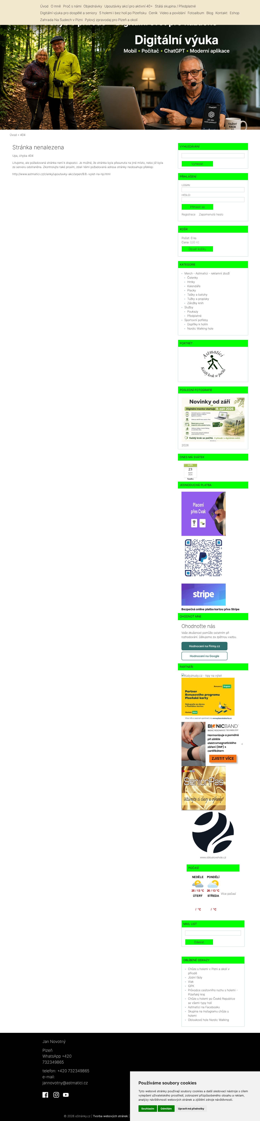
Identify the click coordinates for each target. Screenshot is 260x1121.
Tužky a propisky (198, 299)
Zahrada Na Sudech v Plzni (61, 20)
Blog (209, 13)
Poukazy (192, 311)
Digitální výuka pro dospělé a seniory (68, 13)
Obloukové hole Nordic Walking (208, 1020)
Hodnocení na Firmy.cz (204, 646)
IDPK (191, 986)
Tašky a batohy (197, 294)
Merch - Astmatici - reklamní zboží (207, 273)
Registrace (188, 214)
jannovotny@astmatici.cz (65, 1082)
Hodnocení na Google (204, 656)
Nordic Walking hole (200, 328)
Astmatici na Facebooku (204, 1007)
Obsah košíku (197, 249)
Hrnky (191, 282)
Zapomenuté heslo (211, 214)
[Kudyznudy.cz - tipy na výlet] (201, 675)
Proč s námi (72, 6)
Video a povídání (172, 13)
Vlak (190, 981)
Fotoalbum (196, 13)
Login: (186, 185)
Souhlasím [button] (147, 1108)
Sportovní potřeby (196, 320)
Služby (188, 307)
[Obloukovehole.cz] (213, 832)
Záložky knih (195, 303)
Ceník (153, 13)
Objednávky (92, 6)
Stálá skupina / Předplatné (175, 6)
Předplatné (194, 315)
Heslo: (186, 194)
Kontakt (221, 13)
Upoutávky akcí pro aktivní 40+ (128, 6)
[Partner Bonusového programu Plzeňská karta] (208, 699)
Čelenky (192, 277)
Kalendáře (193, 286)
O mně (56, 6)
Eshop (234, 13)
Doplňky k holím (197, 324)
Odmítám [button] (166, 1108)
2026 (185, 445)
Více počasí (228, 893)
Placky (191, 290)
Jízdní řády (195, 977)
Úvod (44, 6)
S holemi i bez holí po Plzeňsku (122, 13)
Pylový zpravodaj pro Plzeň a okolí (111, 20)
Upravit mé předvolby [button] (191, 1108)
